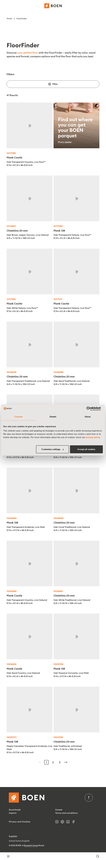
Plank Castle (14, 157)
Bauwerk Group (31, 845)
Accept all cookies (86, 449)
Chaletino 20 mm (17, 230)
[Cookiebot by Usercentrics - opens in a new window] (91, 409)
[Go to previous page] (40, 762)
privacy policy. (93, 437)
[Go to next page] (65, 762)
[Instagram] (58, 822)
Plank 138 (59, 230)
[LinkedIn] (69, 822)
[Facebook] (74, 822)
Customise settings (50, 449)
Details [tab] (53, 416)
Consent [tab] (18, 416)
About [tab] (88, 416)
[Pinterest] (63, 822)
